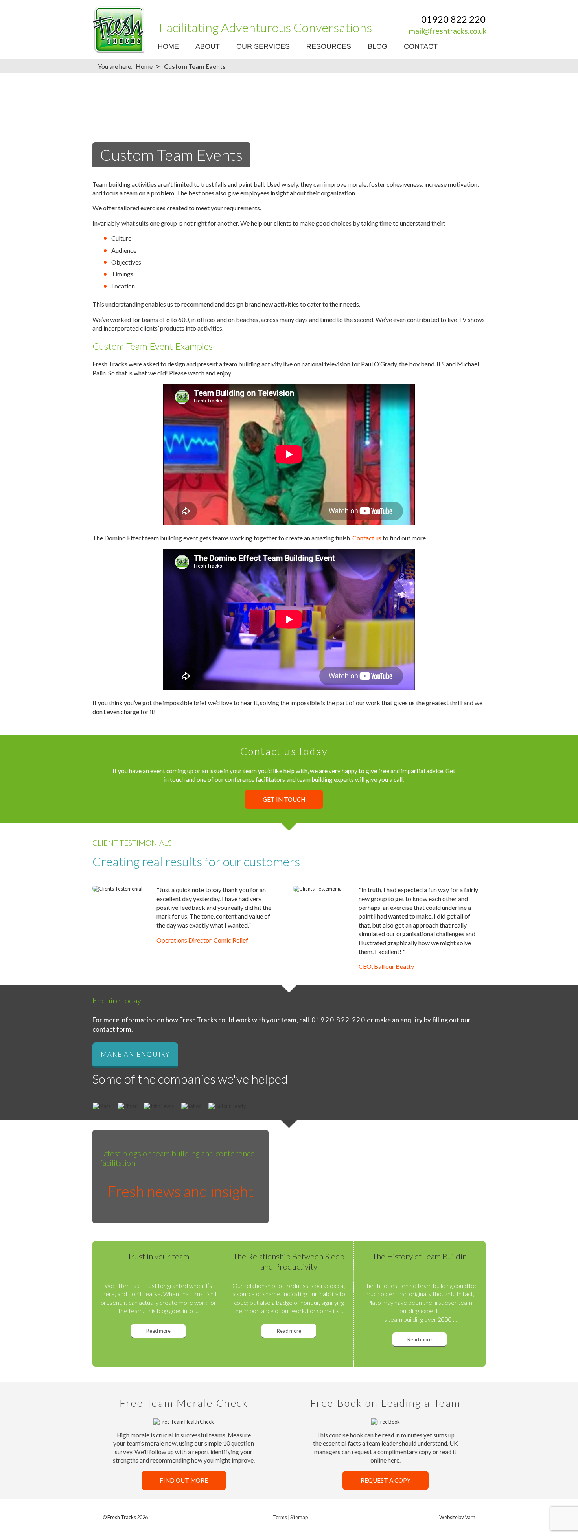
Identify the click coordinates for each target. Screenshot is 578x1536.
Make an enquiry (135, 1054)
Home (168, 46)
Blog (377, 46)
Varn (470, 1517)
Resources (328, 46)
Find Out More (184, 1480)
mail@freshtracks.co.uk (448, 30)
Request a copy (385, 1480)
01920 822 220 (453, 19)
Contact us (366, 538)
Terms (279, 1517)
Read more (158, 1331)
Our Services (263, 46)
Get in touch (284, 799)
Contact (421, 46)
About (207, 46)
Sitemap (299, 1517)
